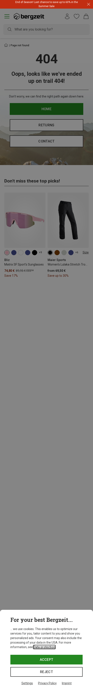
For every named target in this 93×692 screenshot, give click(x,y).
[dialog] (46, 651)
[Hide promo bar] (88, 4)
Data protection (44, 647)
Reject (46, 672)
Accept (46, 660)
